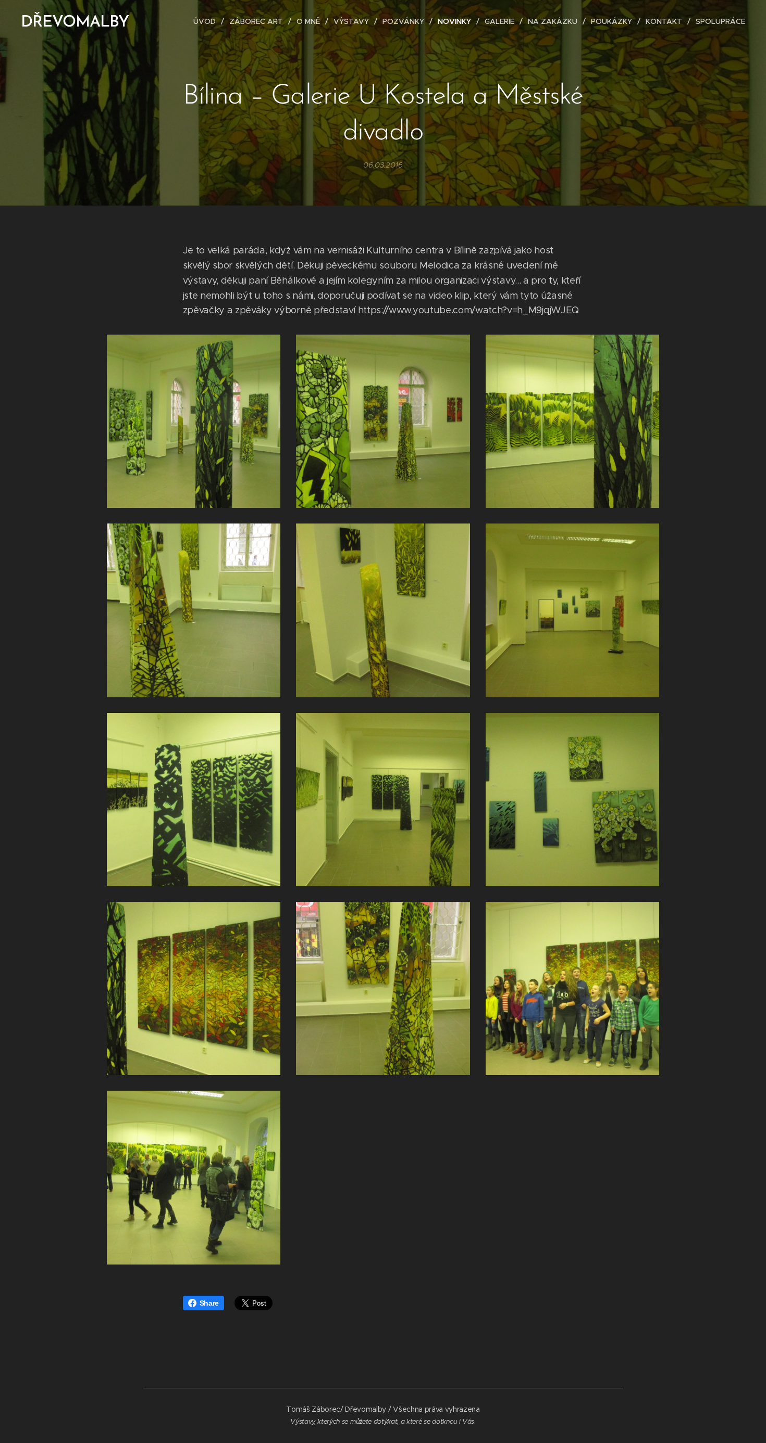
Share (209, 1303)
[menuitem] (207, 21)
